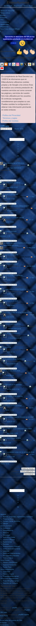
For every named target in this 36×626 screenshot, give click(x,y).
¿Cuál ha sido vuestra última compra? (16, 206)
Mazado (23, 196)
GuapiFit (20, 247)
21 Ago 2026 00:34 (14, 168)
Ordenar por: (15, 471)
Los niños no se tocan (10, 301)
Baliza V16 (7, 347)
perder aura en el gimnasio (12, 384)
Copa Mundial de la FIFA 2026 (13, 163)
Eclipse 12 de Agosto (10, 194)
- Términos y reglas (9, 118)
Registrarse (18, 6)
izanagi (22, 373)
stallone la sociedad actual (12, 405)
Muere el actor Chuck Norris (12, 275)
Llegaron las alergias (10, 254)
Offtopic (4, 126)
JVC (22, 266)
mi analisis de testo (10, 231)
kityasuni (23, 220)
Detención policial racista (12, 324)
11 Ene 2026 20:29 (14, 338)
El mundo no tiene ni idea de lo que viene (17, 428)
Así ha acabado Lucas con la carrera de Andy (18, 452)
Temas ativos (28, 6)
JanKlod (23, 233)
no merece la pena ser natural (13, 217)
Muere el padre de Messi (11, 182)
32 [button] (18, 156)
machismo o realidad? (11, 264)
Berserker (24, 165)
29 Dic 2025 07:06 (13, 389)
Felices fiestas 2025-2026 (11, 371)
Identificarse (8, 6)
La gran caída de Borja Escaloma (14, 289)
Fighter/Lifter (25, 387)
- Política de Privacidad (10, 115)
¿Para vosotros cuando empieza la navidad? (18, 417)
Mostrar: (18, 468)
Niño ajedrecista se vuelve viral (14, 359)
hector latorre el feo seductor (13, 396)
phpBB (14, 608)
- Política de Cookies (9, 120)
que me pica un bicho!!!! (11, 333)
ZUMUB (13, 43)
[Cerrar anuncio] (34, 75)
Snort (22, 185)
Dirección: (20, 474)
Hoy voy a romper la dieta (12, 438)
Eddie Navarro (25, 208)
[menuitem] (7, 10)
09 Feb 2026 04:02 (14, 329)
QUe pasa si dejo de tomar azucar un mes (17, 312)
